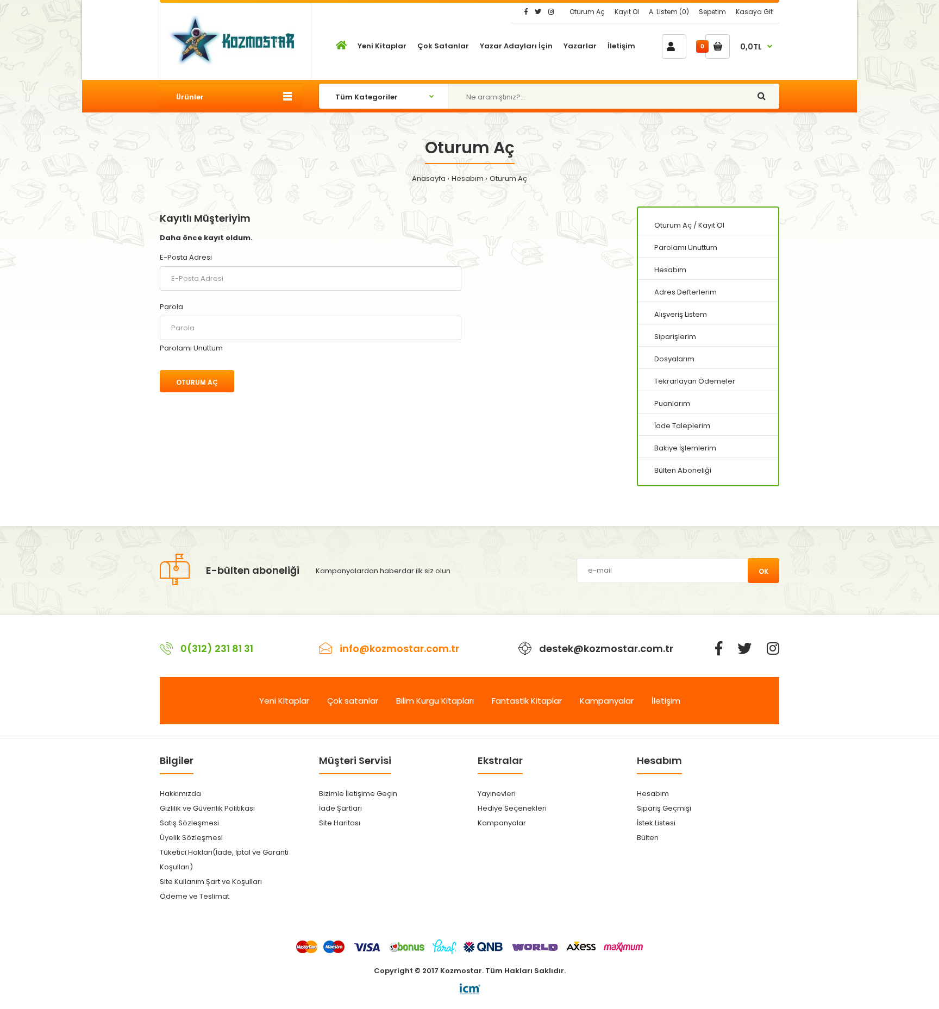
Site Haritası (339, 823)
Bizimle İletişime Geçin (358, 793)
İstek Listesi (656, 823)
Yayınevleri (497, 793)
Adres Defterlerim (685, 292)
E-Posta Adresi (186, 257)
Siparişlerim (675, 336)
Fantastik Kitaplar (527, 700)
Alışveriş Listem (680, 314)
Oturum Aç (587, 11)
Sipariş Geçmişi (664, 808)
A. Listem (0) (669, 11)
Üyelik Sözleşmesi (191, 837)
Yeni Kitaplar (284, 700)
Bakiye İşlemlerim (685, 448)
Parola (171, 307)
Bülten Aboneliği (682, 470)
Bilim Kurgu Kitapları (435, 700)
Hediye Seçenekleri (512, 808)
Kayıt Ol (627, 11)
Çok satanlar (352, 700)
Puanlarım (672, 403)
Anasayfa (429, 178)
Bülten (648, 837)
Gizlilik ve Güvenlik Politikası (207, 808)
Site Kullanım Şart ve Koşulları (211, 881)
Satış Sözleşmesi (189, 823)
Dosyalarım (674, 359)
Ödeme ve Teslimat (194, 896)
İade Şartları (340, 808)
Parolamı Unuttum (191, 348)
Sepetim (712, 11)
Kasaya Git (754, 11)
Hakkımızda (180, 793)
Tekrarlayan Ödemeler (694, 381)
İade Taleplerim (682, 426)
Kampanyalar (607, 700)
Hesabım (468, 178)
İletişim (666, 700)
